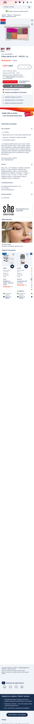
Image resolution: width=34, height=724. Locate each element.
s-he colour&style (6, 54)
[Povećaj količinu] (28, 67)
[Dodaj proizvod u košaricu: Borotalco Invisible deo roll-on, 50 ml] (26, 266)
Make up (9, 15)
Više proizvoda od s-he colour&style (22, 209)
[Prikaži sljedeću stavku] (29, 233)
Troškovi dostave (10, 77)
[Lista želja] (20, 2)
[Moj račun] (23, 2)
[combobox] (17, 7)
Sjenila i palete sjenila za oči (9, 16)
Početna (4, 15)
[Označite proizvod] (32, 20)
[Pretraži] (29, 7)
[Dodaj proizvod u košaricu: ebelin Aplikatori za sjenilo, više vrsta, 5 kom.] (12, 266)
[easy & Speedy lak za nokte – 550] (32, 279)
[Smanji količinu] (20, 67)
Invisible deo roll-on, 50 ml (22, 282)
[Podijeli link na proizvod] (32, 24)
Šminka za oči (16, 15)
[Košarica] (27, 2)
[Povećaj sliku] (17, 32)
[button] (31, 2)
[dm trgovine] (16, 2)
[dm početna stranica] (5, 2)
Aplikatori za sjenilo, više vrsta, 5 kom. (8, 283)
